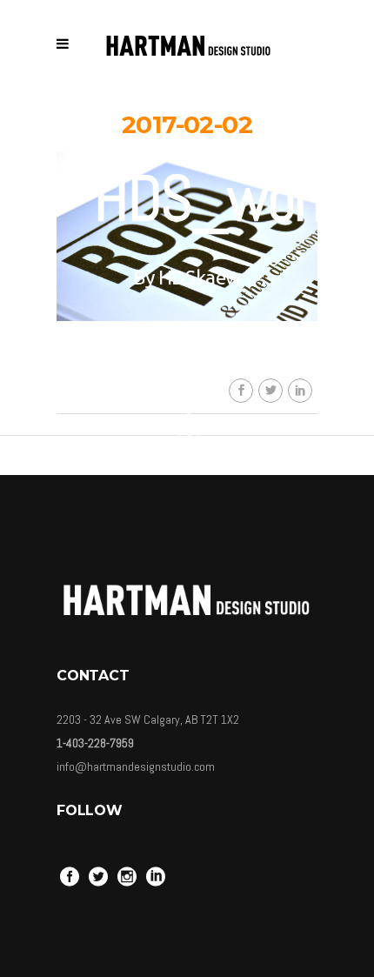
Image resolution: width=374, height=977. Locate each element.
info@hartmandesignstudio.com (136, 766)
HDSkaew (199, 277)
